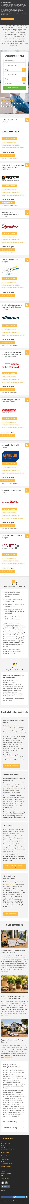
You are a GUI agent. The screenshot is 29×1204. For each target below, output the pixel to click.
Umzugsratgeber (9, 884)
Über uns (3, 1142)
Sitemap (3, 1190)
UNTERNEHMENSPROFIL (9, 142)
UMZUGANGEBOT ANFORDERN (10, 145)
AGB (2, 1175)
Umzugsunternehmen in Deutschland (9, 1201)
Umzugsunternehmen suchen (7, 1149)
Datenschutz (4, 1171)
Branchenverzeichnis (11, 726)
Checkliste (12, 842)
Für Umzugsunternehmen (6, 1163)
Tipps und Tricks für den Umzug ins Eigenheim (13, 1041)
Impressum (3, 1170)
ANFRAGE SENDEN (9, 139)
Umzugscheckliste (5, 1159)
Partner (2, 1145)
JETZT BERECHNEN (14, 88)
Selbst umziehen (4, 1147)
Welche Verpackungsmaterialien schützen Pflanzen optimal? (12, 997)
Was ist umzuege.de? (5, 1143)
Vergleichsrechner (15, 789)
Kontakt (3, 1161)
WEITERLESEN (5, 971)
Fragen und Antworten (6, 1156)
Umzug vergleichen (22, 1201)
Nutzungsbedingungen (6, 1173)
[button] (7, 1197)
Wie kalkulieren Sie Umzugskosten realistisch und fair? (13, 951)
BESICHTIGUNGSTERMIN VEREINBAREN (13, 148)
